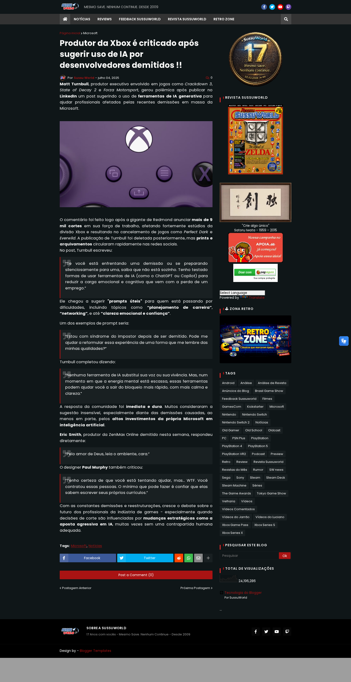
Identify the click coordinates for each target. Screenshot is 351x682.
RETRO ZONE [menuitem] (223, 19)
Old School (253, 430)
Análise (246, 383)
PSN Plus (238, 438)
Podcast (258, 454)
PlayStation (259, 438)
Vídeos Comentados (238, 509)
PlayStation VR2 (234, 454)
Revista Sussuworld (268, 462)
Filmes (267, 398)
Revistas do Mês (234, 469)
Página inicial (70, 33)
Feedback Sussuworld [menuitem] (140, 19)
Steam (255, 477)
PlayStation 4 (232, 446)
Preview (277, 454)
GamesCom (231, 406)
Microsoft (90, 33)
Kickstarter (255, 406)
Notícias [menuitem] (82, 19)
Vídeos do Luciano (269, 517)
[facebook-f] (264, 7)
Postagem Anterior (76, 588)
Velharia (228, 501)
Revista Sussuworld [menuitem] (187, 19)
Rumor (258, 469)
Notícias (95, 546)
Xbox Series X (232, 532)
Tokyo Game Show (271, 493)
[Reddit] (179, 558)
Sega (226, 477)
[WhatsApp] (188, 558)
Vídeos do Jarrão (236, 517)
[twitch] (288, 7)
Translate (257, 297)
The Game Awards (236, 493)
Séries (257, 485)
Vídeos (246, 501)
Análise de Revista (272, 383)
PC (224, 438)
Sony (240, 477)
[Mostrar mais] (208, 558)
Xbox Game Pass (235, 525)
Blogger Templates (95, 650)
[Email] (198, 558)
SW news (276, 469)
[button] (286, 19)
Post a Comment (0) (136, 575)
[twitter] (272, 7)
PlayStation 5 (258, 446)
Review (242, 462)
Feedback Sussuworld (239, 398)
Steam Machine (234, 485)
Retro (226, 462)
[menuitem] (65, 19)
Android (228, 383)
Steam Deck (275, 477)
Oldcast (274, 430)
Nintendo (229, 414)
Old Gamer (230, 430)
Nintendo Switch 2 (236, 422)
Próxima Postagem (195, 588)
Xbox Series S (264, 525)
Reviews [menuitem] (104, 19)
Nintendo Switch (254, 414)
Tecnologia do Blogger (243, 593)
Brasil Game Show (269, 391)
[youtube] (280, 7)
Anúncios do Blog (235, 391)
